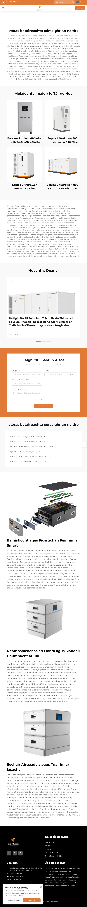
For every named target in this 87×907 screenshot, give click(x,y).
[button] (38, 341)
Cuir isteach (44, 406)
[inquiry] (83, 444)
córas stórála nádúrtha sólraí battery (27, 441)
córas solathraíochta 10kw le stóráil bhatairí (30, 456)
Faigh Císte (80, 8)
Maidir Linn (49, 842)
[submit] (73, 2)
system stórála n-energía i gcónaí (26, 451)
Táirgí (47, 846)
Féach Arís (13, 334)
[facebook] (9, 853)
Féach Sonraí (24, 118)
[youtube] (15, 853)
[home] (39, 8)
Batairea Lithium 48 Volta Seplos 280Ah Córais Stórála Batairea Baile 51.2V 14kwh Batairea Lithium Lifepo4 (24, 140)
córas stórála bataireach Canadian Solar (29, 461)
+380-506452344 (16, 873)
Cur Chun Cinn (51, 853)
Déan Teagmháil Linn (54, 856)
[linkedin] (20, 853)
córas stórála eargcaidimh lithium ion (28, 436)
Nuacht (48, 849)
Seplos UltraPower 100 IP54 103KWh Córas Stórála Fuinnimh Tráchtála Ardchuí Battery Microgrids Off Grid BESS (63, 140)
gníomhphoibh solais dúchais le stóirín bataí (31, 446)
